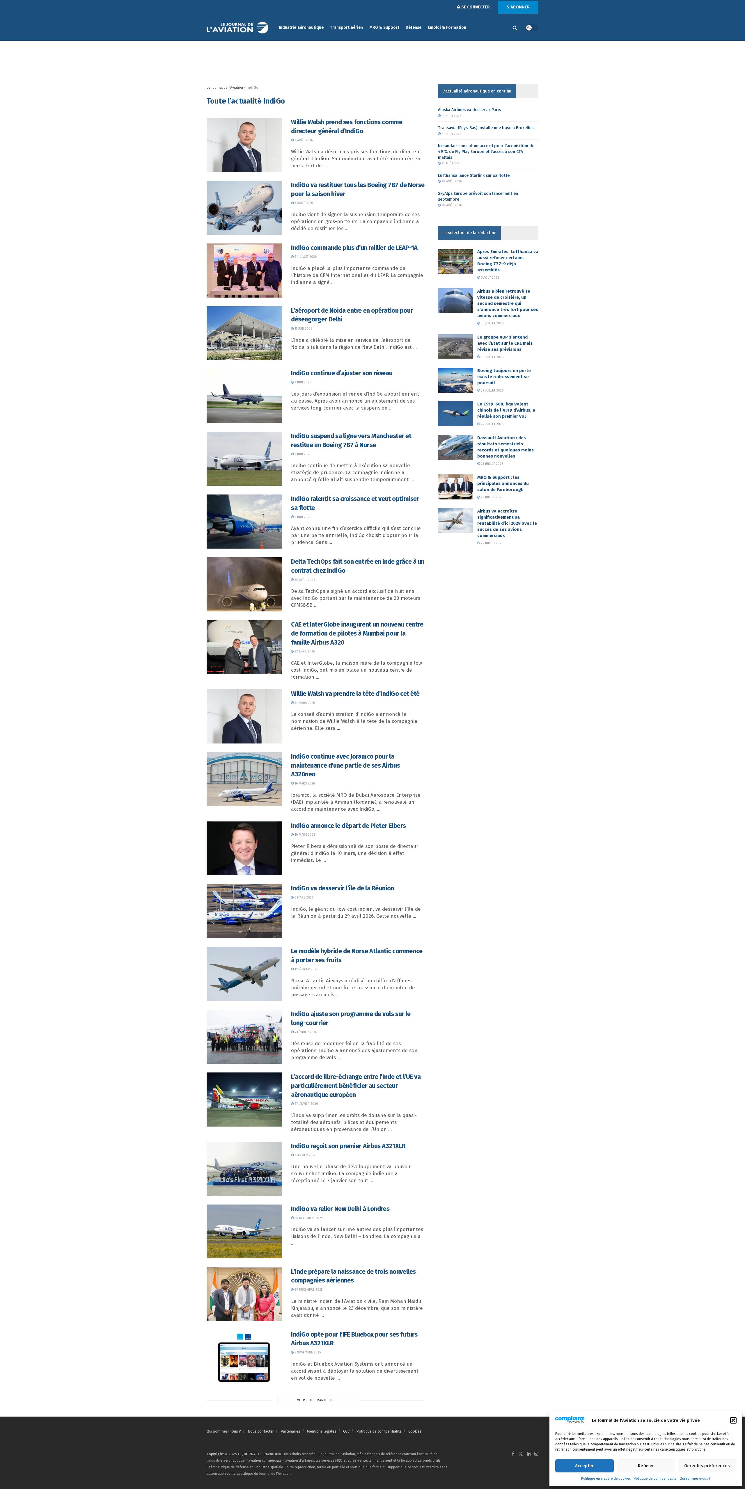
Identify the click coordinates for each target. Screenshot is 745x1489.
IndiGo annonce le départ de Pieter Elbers (348, 826)
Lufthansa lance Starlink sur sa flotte (474, 175)
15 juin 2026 (303, 328)
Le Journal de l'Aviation (225, 88)
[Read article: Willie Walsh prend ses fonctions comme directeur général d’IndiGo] (244, 145)
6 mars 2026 (303, 897)
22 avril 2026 (304, 651)
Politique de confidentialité (655, 1478)
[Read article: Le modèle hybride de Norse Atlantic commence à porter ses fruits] (244, 974)
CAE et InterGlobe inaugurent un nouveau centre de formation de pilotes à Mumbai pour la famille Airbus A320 (357, 633)
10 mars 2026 (304, 835)
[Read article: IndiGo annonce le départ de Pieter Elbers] (244, 848)
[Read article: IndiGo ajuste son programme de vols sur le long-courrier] (244, 1037)
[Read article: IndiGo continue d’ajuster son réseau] (244, 396)
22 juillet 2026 (491, 543)
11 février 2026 (306, 969)
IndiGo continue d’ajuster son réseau (341, 373)
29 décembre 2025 (308, 1218)
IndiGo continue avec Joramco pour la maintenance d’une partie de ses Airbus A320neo (345, 765)
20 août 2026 (451, 181)
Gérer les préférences (707, 1465)
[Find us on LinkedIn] (529, 1454)
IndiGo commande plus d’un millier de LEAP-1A (354, 248)
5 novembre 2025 (307, 1352)
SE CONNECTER (475, 7)
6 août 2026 (489, 278)
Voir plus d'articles (315, 1400)
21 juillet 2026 (305, 257)
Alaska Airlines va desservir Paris (469, 109)
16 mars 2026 (304, 783)
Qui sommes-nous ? (695, 1478)
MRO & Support (384, 27)
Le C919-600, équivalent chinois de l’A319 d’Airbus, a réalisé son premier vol (506, 410)
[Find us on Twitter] (520, 1454)
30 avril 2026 (304, 580)
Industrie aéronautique (301, 27)
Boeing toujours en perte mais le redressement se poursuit (504, 376)
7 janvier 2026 (305, 1155)
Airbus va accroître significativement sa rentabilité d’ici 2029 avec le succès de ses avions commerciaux (507, 523)
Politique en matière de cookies (606, 1478)
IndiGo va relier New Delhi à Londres (340, 1209)
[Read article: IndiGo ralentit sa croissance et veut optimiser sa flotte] (244, 521)
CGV (346, 1431)
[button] (733, 1420)
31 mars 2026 (304, 703)
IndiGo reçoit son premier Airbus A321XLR (348, 1146)
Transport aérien (346, 27)
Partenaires (290, 1431)
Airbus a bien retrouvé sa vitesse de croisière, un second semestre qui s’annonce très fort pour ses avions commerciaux (507, 303)
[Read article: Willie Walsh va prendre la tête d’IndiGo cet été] (244, 716)
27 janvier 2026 (306, 1104)
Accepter (584, 1465)
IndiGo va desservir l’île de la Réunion (342, 888)
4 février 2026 (305, 1032)
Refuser (646, 1465)
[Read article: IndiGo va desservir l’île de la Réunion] (244, 911)
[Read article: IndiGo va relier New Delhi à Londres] (244, 1232)
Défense (413, 27)
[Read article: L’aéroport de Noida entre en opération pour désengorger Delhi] (244, 333)
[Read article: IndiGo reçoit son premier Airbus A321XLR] (244, 1169)
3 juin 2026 (302, 454)
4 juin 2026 (302, 382)
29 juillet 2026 (491, 390)
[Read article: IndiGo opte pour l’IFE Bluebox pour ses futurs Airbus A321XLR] (244, 1357)
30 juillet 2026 (491, 323)
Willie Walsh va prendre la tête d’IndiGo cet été (355, 694)
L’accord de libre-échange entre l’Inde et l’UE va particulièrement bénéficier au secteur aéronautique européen (356, 1086)
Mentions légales (321, 1431)
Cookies (415, 1431)
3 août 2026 (303, 140)
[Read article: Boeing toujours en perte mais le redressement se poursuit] (455, 380)
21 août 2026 (451, 116)
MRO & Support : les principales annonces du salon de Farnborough (503, 483)
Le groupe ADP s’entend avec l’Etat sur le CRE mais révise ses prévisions (505, 343)
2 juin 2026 (302, 517)
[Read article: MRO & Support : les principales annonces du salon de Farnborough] (455, 486)
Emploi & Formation (447, 27)
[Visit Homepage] (239, 27)
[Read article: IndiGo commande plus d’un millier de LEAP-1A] (244, 270)
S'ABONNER (518, 7)
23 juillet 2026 (491, 464)
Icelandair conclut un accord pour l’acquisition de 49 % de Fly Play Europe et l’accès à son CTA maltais (486, 151)
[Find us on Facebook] (513, 1454)
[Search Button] (514, 27)
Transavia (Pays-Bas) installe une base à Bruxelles (485, 127)
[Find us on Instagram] (536, 1454)
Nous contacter (261, 1431)
